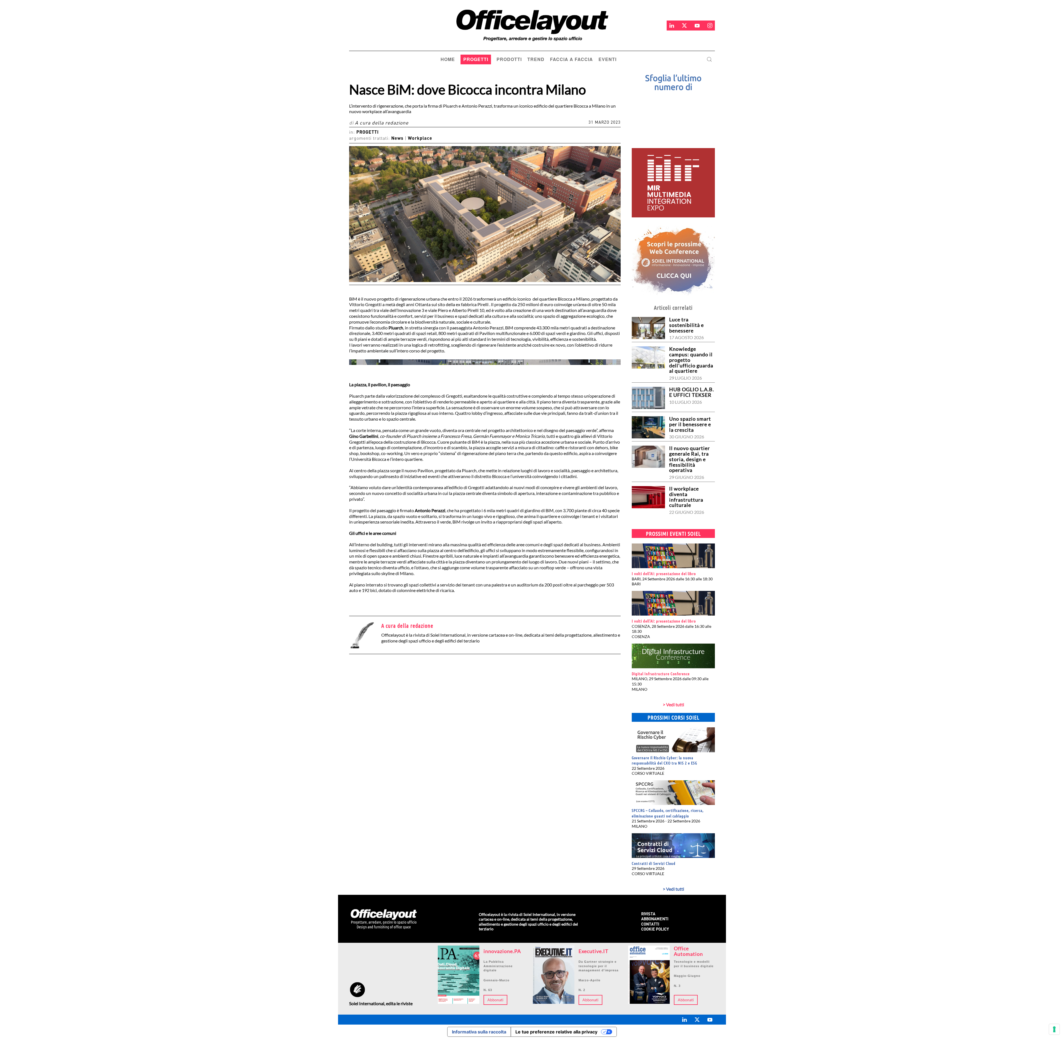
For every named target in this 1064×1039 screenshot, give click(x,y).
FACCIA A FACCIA (571, 59)
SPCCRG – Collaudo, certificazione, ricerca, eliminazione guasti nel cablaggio (668, 813)
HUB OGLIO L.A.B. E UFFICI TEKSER (691, 392)
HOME (448, 59)
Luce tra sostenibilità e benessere (686, 325)
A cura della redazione (381, 123)
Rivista (648, 914)
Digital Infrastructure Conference (661, 673)
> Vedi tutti (673, 704)
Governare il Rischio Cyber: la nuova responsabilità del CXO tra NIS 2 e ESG (664, 760)
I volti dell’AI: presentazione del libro (664, 573)
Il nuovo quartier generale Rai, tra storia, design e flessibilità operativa (689, 459)
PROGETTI (475, 59)
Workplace (420, 138)
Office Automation (688, 951)
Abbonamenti (654, 919)
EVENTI (607, 59)
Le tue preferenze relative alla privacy (556, 1032)
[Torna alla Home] (529, 25)
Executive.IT (593, 951)
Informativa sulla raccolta (479, 1032)
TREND (535, 59)
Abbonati (495, 999)
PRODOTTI (509, 59)
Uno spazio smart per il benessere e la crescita (690, 424)
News (397, 138)
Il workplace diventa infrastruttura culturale (686, 497)
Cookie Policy (655, 930)
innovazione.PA (502, 951)
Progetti (367, 132)
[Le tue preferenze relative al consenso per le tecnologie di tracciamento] (1054, 1029)
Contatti (650, 925)
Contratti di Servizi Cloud (654, 863)
